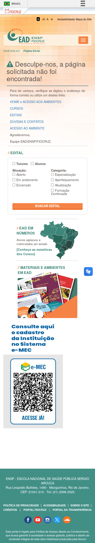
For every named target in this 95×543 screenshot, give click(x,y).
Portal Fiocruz (34, 510)
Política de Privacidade (21, 505)
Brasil (11, 4)
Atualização (63, 185)
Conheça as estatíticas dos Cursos (57, 224)
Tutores (22, 163)
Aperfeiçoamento (67, 180)
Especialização (65, 174)
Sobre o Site (79, 505)
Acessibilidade (66, 19)
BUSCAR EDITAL (47, 206)
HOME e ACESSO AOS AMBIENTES (35, 101)
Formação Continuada (60, 192)
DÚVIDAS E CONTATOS (27, 121)
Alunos (40, 163)
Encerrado (23, 185)
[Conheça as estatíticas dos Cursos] (34, 251)
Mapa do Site (84, 19)
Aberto (21, 174)
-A (51, 19)
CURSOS (16, 108)
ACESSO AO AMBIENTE (27, 128)
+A (43, 19)
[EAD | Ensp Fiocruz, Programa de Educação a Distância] (7, 40)
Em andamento (27, 180)
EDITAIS (16, 115)
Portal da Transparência (72, 510)
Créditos (10, 510)
